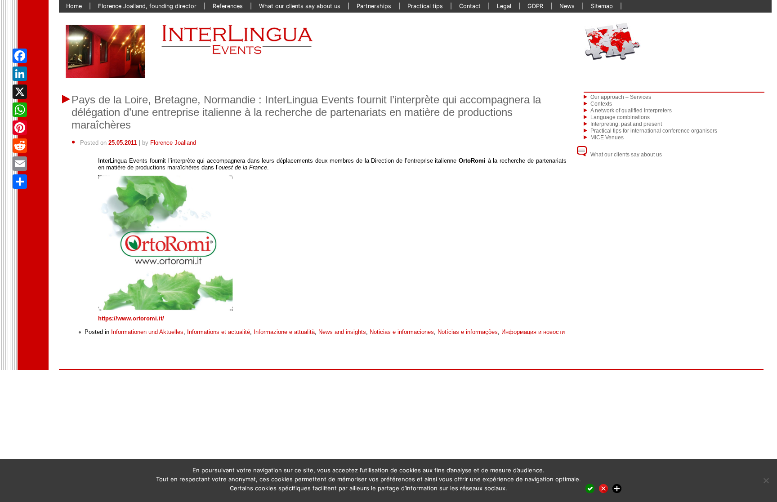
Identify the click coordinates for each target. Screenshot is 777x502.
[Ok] (589, 488)
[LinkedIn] (20, 74)
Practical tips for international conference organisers (653, 131)
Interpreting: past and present (626, 124)
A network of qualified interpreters (631, 110)
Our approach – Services (620, 97)
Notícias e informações (468, 332)
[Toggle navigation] (674, 41)
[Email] (20, 164)
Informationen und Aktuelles (147, 332)
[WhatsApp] (20, 110)
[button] (78, 51)
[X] (20, 92)
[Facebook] (20, 56)
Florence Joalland (173, 142)
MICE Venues (607, 137)
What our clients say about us (626, 154)
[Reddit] (20, 146)
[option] (105, 51)
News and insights (342, 332)
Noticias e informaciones (402, 332)
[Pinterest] (20, 128)
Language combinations (620, 117)
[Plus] (616, 488)
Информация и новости (533, 332)
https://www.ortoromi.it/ (131, 318)
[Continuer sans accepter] (603, 488)
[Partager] (20, 182)
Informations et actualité (218, 332)
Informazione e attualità (284, 332)
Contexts (601, 104)
